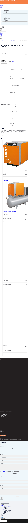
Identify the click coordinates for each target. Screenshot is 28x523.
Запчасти (2, 416)
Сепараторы (6, 20)
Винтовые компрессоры (4, 414)
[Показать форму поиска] (1, 29)
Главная (2, 504)
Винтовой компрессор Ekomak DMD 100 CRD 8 (10, 343)
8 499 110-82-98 (2, 431)
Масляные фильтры (7, 18)
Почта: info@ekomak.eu (4, 503)
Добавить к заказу (3, 60)
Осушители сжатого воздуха (6, 13)
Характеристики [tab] (4, 64)
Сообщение (1, 463)
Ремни (5, 19)
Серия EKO (5, 12)
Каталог (2, 505)
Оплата (3, 26)
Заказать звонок (3, 31)
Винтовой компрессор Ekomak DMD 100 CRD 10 (10, 211)
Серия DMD (5, 11)
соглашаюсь (3, 471)
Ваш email (1, 460)
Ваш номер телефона (3, 457)
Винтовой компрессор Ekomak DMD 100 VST (9, 277)
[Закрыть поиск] (0, 519)
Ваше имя (1, 454)
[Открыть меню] (1, 38)
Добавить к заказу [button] (5, 180)
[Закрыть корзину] (0, 444)
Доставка (3, 27)
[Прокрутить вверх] (0, 498)
